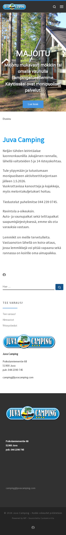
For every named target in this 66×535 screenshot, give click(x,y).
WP (24, 518)
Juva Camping (21, 513)
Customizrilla (47, 518)
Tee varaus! (9, 314)
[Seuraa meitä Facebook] (4, 274)
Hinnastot (8, 319)
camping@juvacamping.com (20, 488)
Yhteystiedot (10, 325)
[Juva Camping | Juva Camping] (14, 6)
